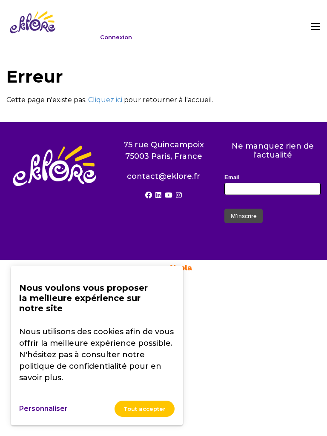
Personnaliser (43, 408)
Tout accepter (144, 408)
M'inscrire (244, 215)
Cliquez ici (105, 100)
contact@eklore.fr (163, 176)
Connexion (116, 37)
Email (232, 177)
